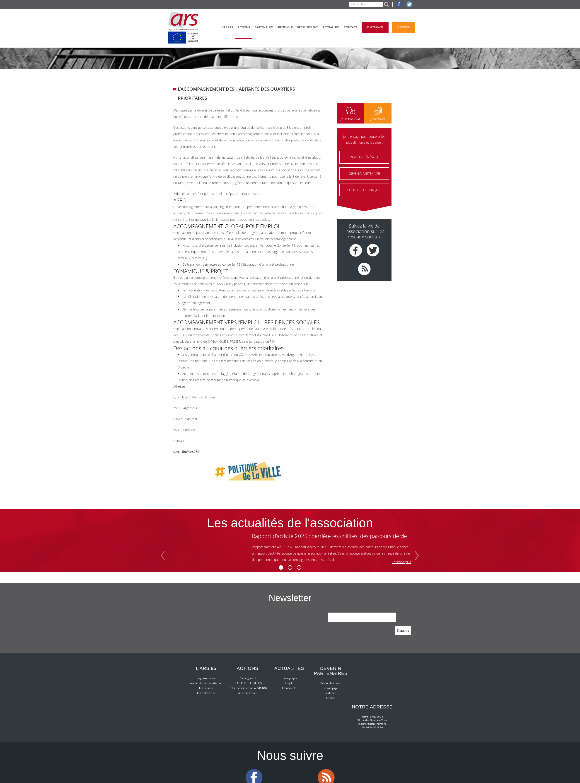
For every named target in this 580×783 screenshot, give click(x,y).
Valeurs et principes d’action (206, 683)
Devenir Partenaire (364, 173)
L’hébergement (247, 678)
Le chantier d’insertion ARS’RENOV (247, 688)
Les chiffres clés (206, 693)
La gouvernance (206, 678)
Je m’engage (331, 688)
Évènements (289, 688)
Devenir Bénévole (364, 157)
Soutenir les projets (364, 190)
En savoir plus (401, 562)
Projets (289, 683)
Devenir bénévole (330, 683)
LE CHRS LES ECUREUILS (248, 683)
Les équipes (206, 688)
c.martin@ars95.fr (187, 451)
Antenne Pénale (247, 693)
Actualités (289, 668)
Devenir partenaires (331, 671)
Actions (247, 668)
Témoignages (289, 678)
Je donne (331, 693)
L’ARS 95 (206, 668)
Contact (330, 698)
